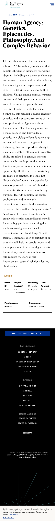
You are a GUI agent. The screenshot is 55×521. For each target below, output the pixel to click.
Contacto (27, 401)
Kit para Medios (28, 386)
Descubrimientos (27, 367)
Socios (27, 372)
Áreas (27, 357)
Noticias (27, 396)
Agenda (27, 391)
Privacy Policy (29, 457)
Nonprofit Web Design (23, 455)
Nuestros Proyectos (27, 362)
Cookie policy (13, 514)
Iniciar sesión (27, 406)
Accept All (8, 517)
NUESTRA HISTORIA (28, 352)
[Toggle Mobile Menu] (52, 4)
